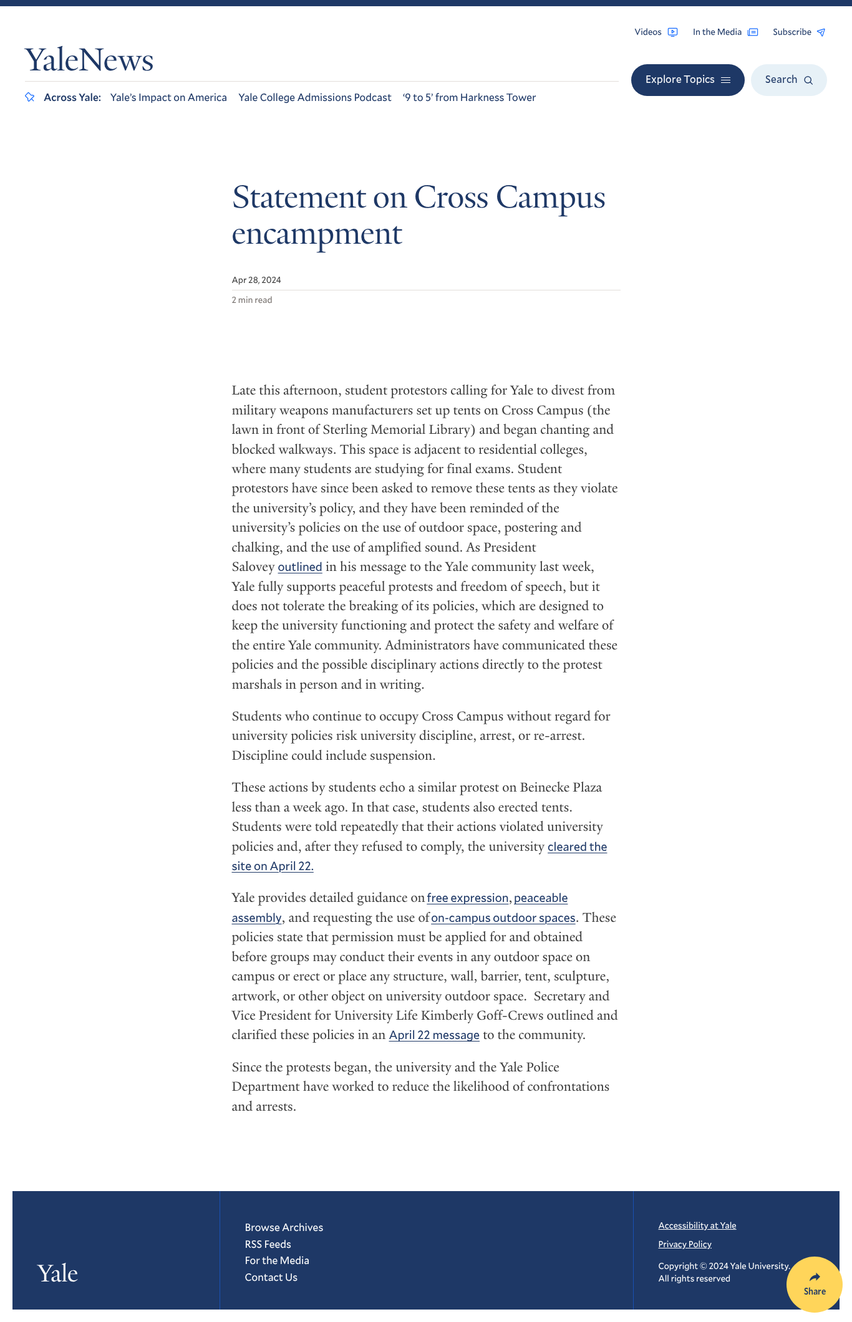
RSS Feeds (268, 1244)
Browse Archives (284, 1227)
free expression (467, 898)
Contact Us (271, 1277)
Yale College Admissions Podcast (315, 97)
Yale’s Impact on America (168, 97)
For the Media (277, 1260)
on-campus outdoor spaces (503, 918)
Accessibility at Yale (698, 1225)
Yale (57, 1274)
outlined (300, 567)
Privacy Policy (685, 1244)
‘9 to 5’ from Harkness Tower (469, 97)
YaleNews (89, 63)
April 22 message (434, 1035)
